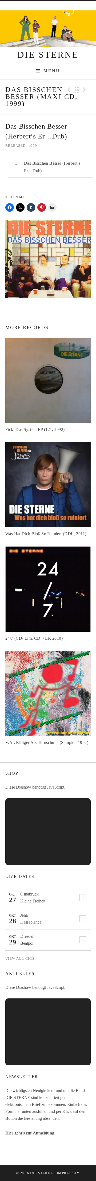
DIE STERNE (48, 55)
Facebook (34, 1155)
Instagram (61, 1155)
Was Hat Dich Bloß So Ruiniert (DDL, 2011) (45, 533)
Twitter (48, 1155)
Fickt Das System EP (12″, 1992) (35, 429)
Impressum (68, 1173)
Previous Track (68, 89)
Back (76, 89)
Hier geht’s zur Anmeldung (29, 1133)
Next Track (85, 89)
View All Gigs (19, 958)
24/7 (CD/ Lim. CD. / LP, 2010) (34, 638)
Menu (51, 70)
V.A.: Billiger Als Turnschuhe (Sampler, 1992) (46, 742)
